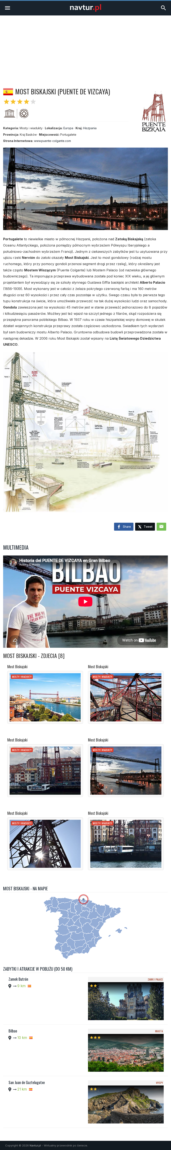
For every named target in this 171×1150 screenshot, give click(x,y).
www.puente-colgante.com (52, 141)
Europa (68, 128)
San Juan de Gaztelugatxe (27, 1082)
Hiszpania (90, 128)
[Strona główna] (85, 11)
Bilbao (13, 1031)
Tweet (147, 526)
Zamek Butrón (18, 979)
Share (126, 526)
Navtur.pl (35, 1145)
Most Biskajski (17, 666)
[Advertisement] (85, 47)
